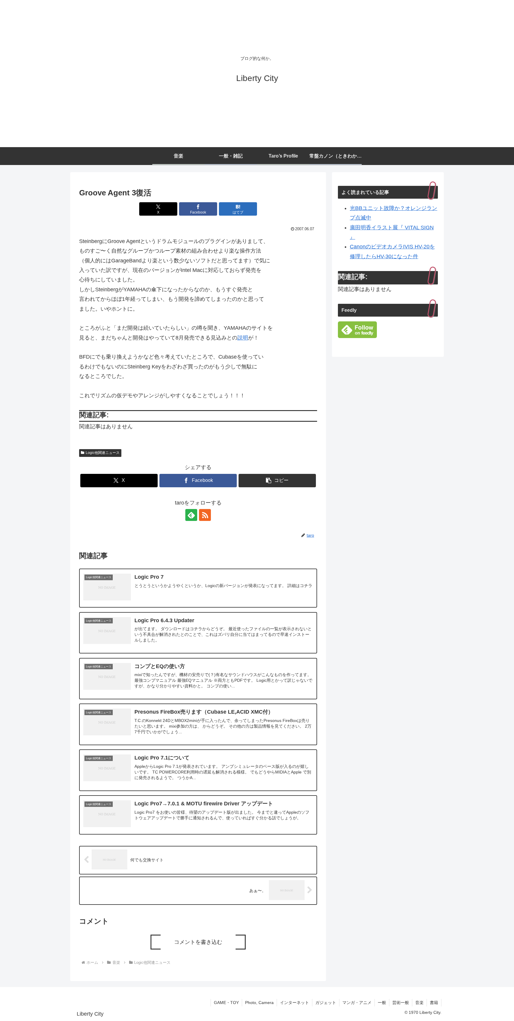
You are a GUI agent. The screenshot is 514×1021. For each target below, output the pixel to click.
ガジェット (325, 1002)
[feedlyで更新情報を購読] (191, 515)
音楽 (419, 1002)
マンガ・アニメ (357, 1002)
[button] (277, 480)
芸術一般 (400, 1002)
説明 (242, 338)
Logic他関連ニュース (103, 453)
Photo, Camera (259, 1002)
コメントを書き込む (198, 942)
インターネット (294, 1002)
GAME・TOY (226, 1002)
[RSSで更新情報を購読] (205, 515)
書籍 (434, 1002)
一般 (382, 1002)
